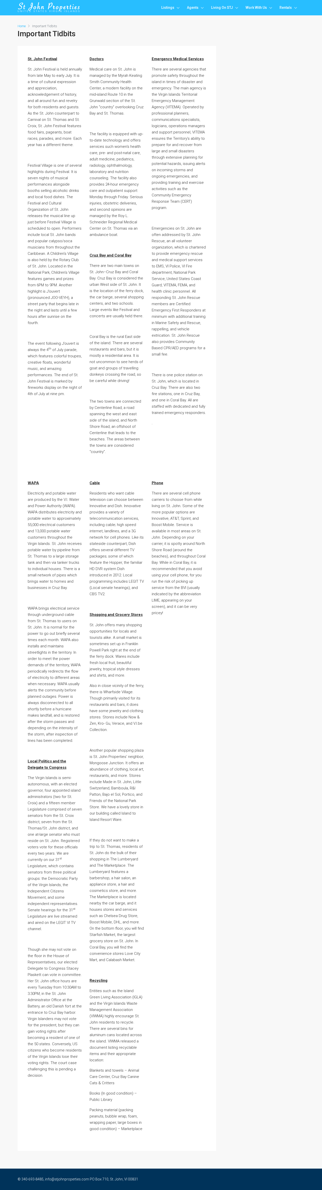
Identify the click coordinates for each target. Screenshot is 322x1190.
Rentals (285, 8)
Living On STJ (222, 8)
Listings (167, 8)
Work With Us (256, 8)
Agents (192, 8)
